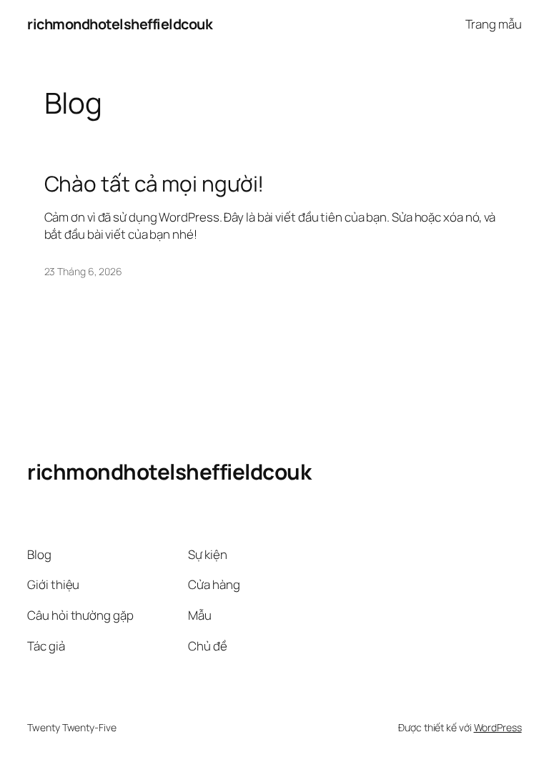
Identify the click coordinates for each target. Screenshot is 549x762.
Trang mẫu (493, 24)
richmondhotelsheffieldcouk (119, 24)
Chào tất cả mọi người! (154, 183)
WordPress (498, 727)
